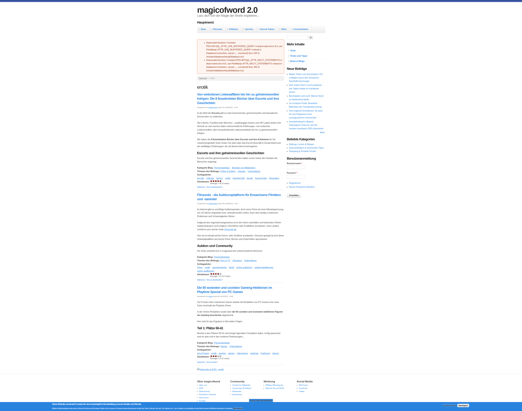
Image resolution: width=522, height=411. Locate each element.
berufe (250, 178)
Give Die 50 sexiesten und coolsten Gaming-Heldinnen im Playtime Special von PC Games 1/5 (211, 356)
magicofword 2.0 (227, 10)
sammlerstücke (219, 267)
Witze (284, 29)
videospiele (242, 353)
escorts (200, 178)
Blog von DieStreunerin (214, 187)
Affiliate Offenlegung (274, 385)
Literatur (242, 171)
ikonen (275, 353)
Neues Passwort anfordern (302, 187)
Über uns (203, 385)
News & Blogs (297, 61)
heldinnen (265, 353)
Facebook (303, 388)
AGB (201, 388)
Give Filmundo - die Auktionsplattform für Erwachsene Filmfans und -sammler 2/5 (213, 274)
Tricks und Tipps (298, 56)
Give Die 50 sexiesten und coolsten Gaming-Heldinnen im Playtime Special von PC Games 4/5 (218, 356)
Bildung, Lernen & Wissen (301, 144)
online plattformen (205, 271)
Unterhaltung (254, 171)
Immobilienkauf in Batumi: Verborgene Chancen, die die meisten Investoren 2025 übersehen (306, 125)
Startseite (203, 78)
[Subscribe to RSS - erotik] (210, 369)
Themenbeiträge (222, 168)
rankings (254, 353)
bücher (219, 178)
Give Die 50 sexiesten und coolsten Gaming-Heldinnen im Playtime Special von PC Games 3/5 (216, 356)
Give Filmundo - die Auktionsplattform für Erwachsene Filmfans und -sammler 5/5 (220, 274)
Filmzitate (217, 29)
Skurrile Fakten (267, 29)
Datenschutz (204, 391)
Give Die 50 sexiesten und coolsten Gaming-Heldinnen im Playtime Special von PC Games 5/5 (220, 356)
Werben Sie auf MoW (274, 388)
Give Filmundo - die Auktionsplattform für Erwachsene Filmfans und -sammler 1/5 (211, 274)
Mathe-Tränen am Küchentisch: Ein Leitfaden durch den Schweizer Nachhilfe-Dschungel (306, 77)
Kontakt (202, 401)
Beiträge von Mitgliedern (243, 168)
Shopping (237, 260)
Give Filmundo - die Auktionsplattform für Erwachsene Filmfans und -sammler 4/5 (218, 274)
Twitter (301, 391)
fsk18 (231, 267)
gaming (222, 353)
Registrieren (295, 183)
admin (210, 296)
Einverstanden (450, 406)
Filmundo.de (230, 229)
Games (223, 346)
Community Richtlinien (241, 388)
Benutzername (294, 163)
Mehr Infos (237, 408)
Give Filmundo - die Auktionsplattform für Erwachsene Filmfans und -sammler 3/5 (216, 274)
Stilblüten (233, 29)
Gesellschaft (239, 178)
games (231, 353)
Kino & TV (225, 260)
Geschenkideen (301, 29)
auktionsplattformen (263, 267)
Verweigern (463, 406)
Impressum (204, 397)
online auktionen (244, 267)
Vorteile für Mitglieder (241, 385)
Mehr (322, 132)
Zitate (203, 29)
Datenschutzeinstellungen (261, 400)
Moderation (237, 394)
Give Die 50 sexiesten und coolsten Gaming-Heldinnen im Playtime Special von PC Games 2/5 (213, 356)
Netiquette (236, 391)
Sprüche (249, 29)
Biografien (274, 178)
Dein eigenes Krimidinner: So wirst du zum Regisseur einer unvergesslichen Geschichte (305, 114)
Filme (200, 267)
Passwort (292, 173)
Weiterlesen (201, 187)
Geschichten (261, 178)
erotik (227, 178)
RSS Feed (303, 385)
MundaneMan (213, 203)
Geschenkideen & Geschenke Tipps (306, 148)
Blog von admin (212, 362)
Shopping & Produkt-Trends (302, 151)
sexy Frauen (203, 353)
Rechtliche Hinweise (207, 394)
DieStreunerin (213, 107)
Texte (293, 50)
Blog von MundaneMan (214, 279)
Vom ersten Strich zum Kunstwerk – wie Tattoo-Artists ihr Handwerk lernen (306, 88)
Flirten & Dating (227, 171)
